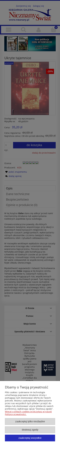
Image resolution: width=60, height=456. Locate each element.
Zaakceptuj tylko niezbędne (30, 421)
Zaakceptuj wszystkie (30, 437)
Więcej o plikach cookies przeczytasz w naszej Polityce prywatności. (28, 413)
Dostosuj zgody (30, 429)
